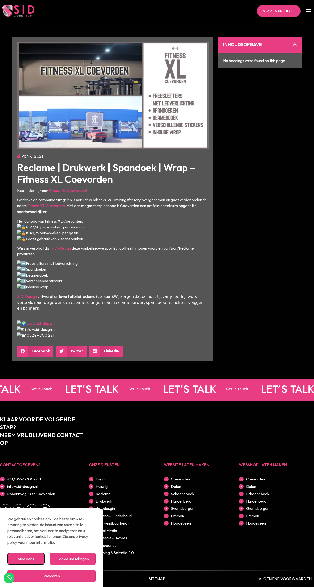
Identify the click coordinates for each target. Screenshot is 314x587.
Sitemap (157, 578)
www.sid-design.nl (42, 323)
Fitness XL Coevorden (67, 190)
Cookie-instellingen (72, 558)
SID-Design (61, 248)
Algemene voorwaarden (285, 578)
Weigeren (51, 576)
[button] (35, 351)
